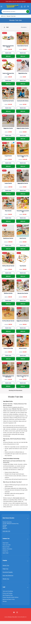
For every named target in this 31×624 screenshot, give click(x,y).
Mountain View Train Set (23, 293)
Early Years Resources (8, 575)
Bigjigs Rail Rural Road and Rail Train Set (8, 376)
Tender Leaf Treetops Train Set (8, 74)
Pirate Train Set (8, 210)
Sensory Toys (6, 565)
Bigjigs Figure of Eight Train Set (23, 376)
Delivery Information (7, 548)
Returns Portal (6, 546)
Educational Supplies (8, 572)
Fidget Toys (5, 568)
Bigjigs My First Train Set (23, 183)
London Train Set (8, 183)
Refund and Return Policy (9, 599)
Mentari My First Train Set (22, 45)
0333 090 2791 (6, 531)
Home (4, 16)
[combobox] (15, 11)
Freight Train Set (8, 155)
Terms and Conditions (8, 591)
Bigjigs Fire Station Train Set (23, 128)
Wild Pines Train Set (8, 293)
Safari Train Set (23, 238)
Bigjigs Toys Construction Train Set (8, 46)
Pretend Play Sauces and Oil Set (23, 211)
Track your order (7, 544)
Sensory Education (12, 617)
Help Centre (5, 542)
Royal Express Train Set (8, 238)
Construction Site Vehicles (23, 100)
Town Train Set (23, 265)
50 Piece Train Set (23, 348)
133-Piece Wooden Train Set (8, 320)
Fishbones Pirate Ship (8, 348)
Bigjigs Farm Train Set (8, 128)
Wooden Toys (6, 578)
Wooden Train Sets (11, 16)
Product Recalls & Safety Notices (10, 597)
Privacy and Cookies (7, 593)
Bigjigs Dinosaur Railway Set (23, 320)
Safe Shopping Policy (8, 595)
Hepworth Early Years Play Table (22, 156)
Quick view (8, 53)
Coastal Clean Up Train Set (8, 100)
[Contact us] (24, 6)
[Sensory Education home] (12, 6)
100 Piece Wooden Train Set (8, 265)
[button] (3, 6)
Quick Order (5, 553)
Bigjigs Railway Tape (22, 73)
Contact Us (5, 550)
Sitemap (5, 601)
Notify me (23, 358)
